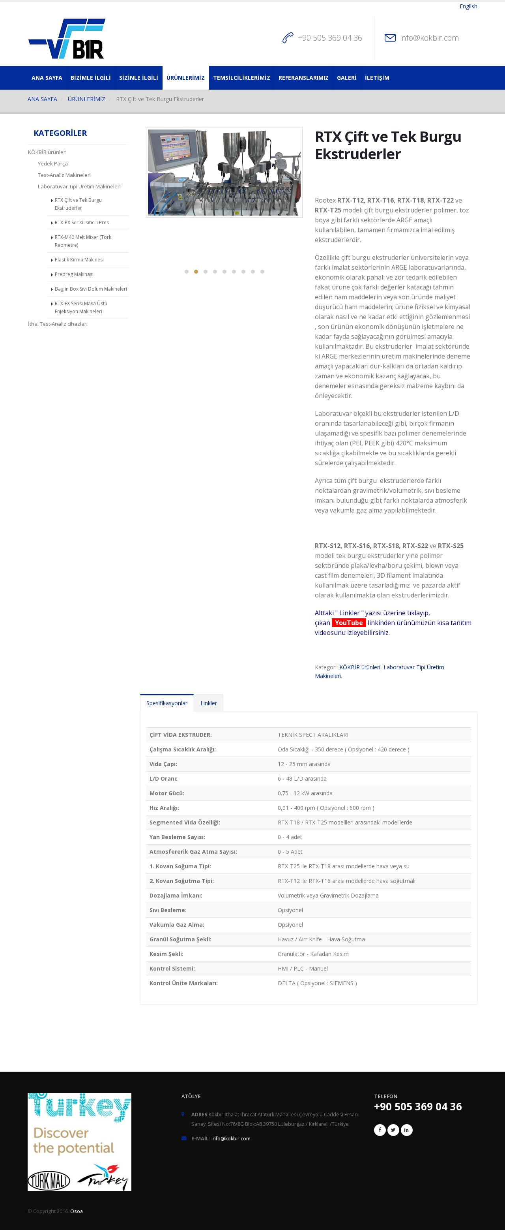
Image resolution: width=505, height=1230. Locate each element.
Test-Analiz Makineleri (64, 174)
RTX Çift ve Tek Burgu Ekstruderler (78, 204)
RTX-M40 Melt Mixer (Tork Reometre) (83, 241)
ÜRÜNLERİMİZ (185, 77)
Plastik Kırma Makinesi (79, 259)
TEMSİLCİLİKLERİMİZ (241, 77)
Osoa (76, 1211)
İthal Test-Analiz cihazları (58, 323)
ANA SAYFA (47, 77)
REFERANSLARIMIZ (304, 77)
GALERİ (347, 77)
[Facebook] (380, 1130)
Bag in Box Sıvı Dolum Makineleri (91, 288)
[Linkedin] (407, 1130)
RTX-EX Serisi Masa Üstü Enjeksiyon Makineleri (81, 307)
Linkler (208, 703)
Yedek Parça (53, 163)
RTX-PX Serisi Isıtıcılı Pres (82, 222)
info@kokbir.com (429, 37)
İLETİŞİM (377, 77)
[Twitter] (393, 1130)
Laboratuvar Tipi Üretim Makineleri (79, 186)
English (468, 6)
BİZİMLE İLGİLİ (91, 77)
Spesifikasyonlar (166, 703)
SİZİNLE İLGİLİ (138, 77)
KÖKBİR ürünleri (47, 152)
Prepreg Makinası (74, 274)
